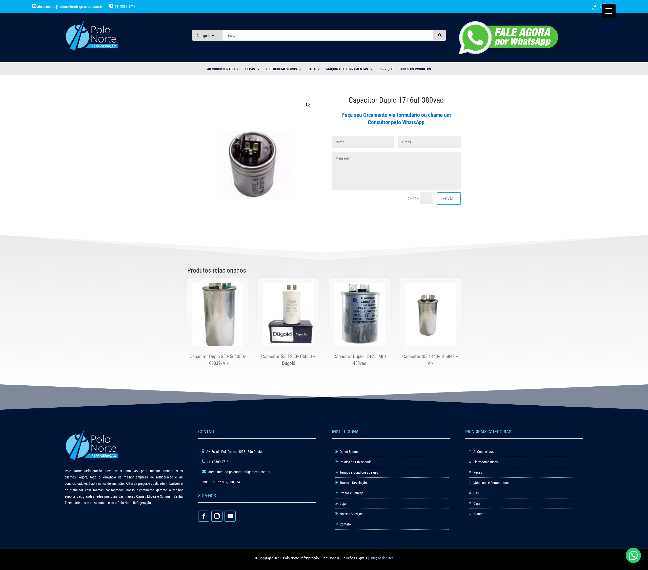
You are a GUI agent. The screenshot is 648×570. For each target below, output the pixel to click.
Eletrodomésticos (281, 69)
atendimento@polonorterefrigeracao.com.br (70, 6)
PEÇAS (250, 69)
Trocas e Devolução (353, 483)
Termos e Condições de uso (359, 472)
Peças (477, 472)
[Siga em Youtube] (230, 516)
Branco (478, 514)
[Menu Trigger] (609, 11)
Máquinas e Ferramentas (347, 69)
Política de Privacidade (356, 462)
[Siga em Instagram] (216, 516)
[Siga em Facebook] (595, 7)
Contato (345, 524)
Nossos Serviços (351, 514)
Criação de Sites (382, 558)
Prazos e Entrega (351, 493)
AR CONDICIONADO (221, 69)
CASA (312, 69)
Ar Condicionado (484, 452)
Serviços (386, 69)
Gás (476, 493)
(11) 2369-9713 (124, 6)
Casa (476, 503)
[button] (308, 104)
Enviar (448, 198)
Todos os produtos (415, 69)
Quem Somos (349, 452)
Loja (343, 503)
